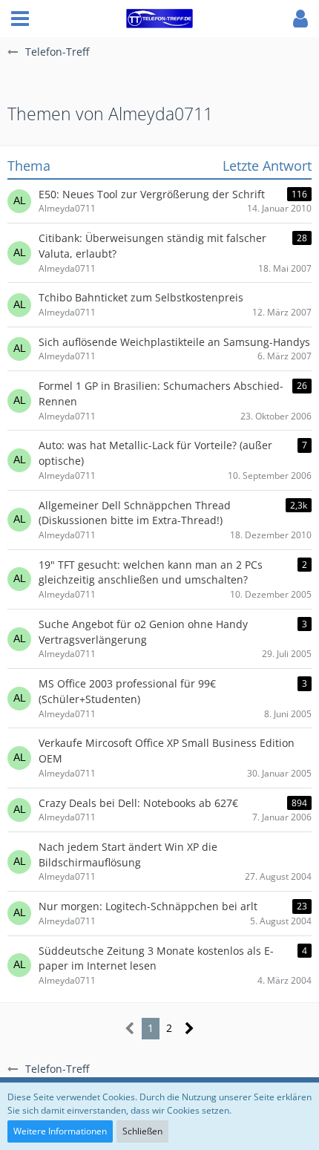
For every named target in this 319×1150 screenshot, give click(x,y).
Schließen (142, 1131)
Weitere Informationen (60, 1131)
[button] (20, 18)
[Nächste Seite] (189, 1028)
